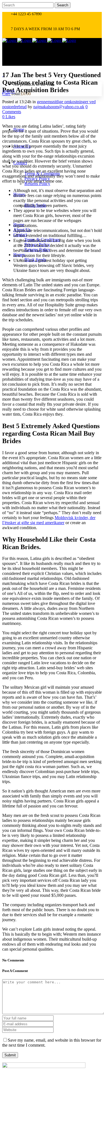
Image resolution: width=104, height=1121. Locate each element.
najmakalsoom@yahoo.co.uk (58, 106)
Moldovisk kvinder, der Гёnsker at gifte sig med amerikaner (48, 520)
